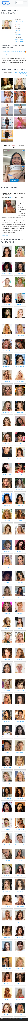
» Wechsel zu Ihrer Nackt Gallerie (19, 16)
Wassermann (18, 30)
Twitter (21, 39)
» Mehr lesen (5, 235)
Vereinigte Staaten (20, 26)
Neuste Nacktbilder (15, 72)
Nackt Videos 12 (15, 53)
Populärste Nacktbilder (23, 73)
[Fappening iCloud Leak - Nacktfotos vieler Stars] (9, 206)
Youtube (21, 41)
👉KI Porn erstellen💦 (22, 75)
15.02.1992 (18, 21)
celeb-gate (11, 197)
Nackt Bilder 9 (6, 53)
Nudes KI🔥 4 (22, 53)
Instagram (17, 41)
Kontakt (20, 1018)
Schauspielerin (18, 34)
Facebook (17, 39)
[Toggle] (25, 3)
